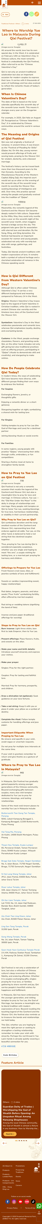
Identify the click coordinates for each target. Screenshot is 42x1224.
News (18, 1181)
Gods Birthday (10, 1055)
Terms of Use (30, 1208)
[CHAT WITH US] (39, 1213)
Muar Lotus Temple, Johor (13, 887)
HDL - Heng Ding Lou (7, 1188)
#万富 (3, 1046)
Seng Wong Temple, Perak (13, 937)
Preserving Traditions (20, 1171)
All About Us (7, 1166)
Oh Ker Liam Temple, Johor (13, 900)
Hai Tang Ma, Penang (11, 832)
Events (18, 1176)
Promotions (20, 1166)
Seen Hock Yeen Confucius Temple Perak (20, 950)
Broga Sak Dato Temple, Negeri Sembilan (21, 861)
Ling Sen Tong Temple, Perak (15, 926)
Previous (3, 1143)
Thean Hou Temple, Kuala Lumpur (17, 845)
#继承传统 (11, 1046)
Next (38, 1143)
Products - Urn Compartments (8, 1182)
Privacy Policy (12, 1208)
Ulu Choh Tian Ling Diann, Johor (16, 916)
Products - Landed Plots (8, 1175)
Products (6, 1170)
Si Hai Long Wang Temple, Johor (16, 874)
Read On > (10, 1134)
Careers (19, 1185)
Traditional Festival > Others (10, 23)
